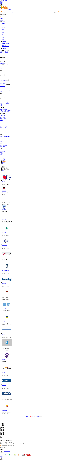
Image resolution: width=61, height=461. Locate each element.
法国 (1, 117)
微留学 (6, 67)
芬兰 (2, 119)
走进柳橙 (3, 163)
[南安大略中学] (6, 180)
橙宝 (1, 156)
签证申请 (7, 103)
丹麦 (2, 118)
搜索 (3, 170)
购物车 (1, 3)
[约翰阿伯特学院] (7, 244)
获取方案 (3, 159)
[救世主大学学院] (7, 409)
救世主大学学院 (4, 410)
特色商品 (4, 48)
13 (32, 416)
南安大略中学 (4, 181)
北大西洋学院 (4, 308)
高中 (1, 67)
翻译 (1, 154)
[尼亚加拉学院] (7, 346)
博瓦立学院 (4, 385)
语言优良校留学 (5, 136)
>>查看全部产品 (2, 63)
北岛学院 (3, 321)
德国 (4, 117)
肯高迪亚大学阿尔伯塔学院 (6, 270)
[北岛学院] (7, 320)
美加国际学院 (4, 209)
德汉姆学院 (4, 232)
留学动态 (3, 162)
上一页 (28, 416)
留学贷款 (4, 41)
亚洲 (3, 37)
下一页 (36, 416)
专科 (1, 103)
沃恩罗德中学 (4, 201)
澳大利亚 (3, 27)
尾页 (38, 416)
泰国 (1, 127)
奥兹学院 (3, 372)
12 (31, 416)
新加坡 (1, 126)
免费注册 (6, 0)
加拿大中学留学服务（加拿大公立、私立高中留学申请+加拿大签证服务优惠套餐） (5, 110)
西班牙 (5, 118)
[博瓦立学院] (7, 384)
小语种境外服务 (2, 151)
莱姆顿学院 (4, 283)
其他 (3, 39)
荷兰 (1, 120)
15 (34, 416)
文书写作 (1, 153)
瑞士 (1, 119)
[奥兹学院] (7, 371)
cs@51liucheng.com (7, 451)
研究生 (1, 51)
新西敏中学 (4, 219)
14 (33, 416)
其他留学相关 (5, 46)
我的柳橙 (1, 2)
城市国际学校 (4, 191)
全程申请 (6, 51)
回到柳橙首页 (10, 9)
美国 (3, 32)
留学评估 (4, 23)
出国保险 (1, 152)
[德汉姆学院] (7, 231)
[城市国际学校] (4, 190)
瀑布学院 (3, 359)
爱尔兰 (3, 117)
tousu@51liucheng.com (8, 452)
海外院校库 (4, 161)
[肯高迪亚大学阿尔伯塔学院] (7, 269)
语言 (1, 68)
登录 (4, 0)
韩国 (5, 127)
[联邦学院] (7, 295)
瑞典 (1, 118)
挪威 (2, 120)
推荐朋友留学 (5, 43)
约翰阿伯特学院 (4, 245)
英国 (3, 29)
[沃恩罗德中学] (4, 200)
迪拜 (1, 141)
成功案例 (3, 160)
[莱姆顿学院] (7, 282)
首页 (26, 416)
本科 (1, 52)
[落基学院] (7, 333)
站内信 (1, 1)
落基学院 (3, 334)
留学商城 (3, 158)
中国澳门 (6, 126)
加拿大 (3, 34)
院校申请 (6, 52)
